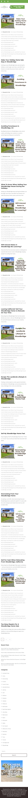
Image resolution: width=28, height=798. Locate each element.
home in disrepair (5, 598)
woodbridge (3, 53)
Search (14, 755)
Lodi (3, 692)
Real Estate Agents (7, 709)
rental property (12, 357)
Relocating (3, 289)
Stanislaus (5, 731)
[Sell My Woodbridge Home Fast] (14, 396)
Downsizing (5, 678)
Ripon (4, 717)
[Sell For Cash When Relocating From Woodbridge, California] (14, 515)
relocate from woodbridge (18, 287)
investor (16, 38)
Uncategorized (6, 742)
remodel (16, 40)
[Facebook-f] (1, 1)
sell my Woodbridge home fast (8, 44)
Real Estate (5, 706)
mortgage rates (4, 225)
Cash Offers (10, 34)
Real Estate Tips (9, 40)
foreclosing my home (6, 100)
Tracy (4, 737)
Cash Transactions (18, 34)
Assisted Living (6, 673)
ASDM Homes (4, 34)
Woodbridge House (21, 53)
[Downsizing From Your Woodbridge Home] (14, 451)
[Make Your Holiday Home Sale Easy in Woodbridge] (14, 21)
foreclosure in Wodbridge (7, 102)
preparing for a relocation (7, 283)
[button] (10, 7)
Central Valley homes (6, 36)
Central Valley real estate (16, 36)
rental (20, 355)
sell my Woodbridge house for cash (9, 52)
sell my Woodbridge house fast (8, 50)
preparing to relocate (18, 283)
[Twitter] (4, 1)
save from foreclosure (18, 106)
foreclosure (14, 100)
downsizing (8, 468)
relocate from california (6, 287)
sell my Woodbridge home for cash (9, 46)
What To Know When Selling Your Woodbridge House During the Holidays (14, 186)
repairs (13, 604)
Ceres (4, 676)
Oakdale (4, 701)
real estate (3, 40)
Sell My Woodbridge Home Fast (13, 433)
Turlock (4, 739)
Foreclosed (15, 98)
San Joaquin (13, 32)
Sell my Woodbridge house (7, 48)
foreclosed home (22, 98)
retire (20, 472)
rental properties (5, 357)
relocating (5, 712)
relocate (23, 285)
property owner (15, 353)
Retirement (5, 714)
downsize (3, 468)
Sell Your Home (20, 52)
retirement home (16, 474)
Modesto (4, 698)
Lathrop (4, 689)
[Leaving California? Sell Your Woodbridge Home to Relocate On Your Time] (14, 264)
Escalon (4, 681)
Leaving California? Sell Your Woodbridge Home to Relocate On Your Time (13, 311)
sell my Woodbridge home (7, 42)
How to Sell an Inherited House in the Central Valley (12, 652)
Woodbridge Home (11, 53)
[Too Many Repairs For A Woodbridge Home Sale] (14, 579)
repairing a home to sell (6, 604)
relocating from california (12, 289)
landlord (21, 349)
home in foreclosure (17, 102)
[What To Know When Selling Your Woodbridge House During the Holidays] (14, 145)
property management (6, 353)
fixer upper (10, 597)
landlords (15, 351)
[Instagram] (8, 1)
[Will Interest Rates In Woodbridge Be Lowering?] (14, 206)
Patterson (5, 703)
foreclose (10, 98)
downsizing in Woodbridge (18, 468)
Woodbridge (20, 32)
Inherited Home (6, 687)
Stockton (4, 734)
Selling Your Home (7, 728)
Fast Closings (4, 38)
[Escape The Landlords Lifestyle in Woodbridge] (14, 332)
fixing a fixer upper (17, 597)
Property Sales (22, 38)
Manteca (4, 695)
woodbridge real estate (6, 55)
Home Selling (11, 38)
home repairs (22, 598)
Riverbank (5, 720)
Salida (4, 723)
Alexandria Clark (6, 32)
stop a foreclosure (5, 120)
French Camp (6, 684)
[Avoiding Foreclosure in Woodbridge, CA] (14, 81)
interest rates (17, 223)
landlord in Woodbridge (6, 351)
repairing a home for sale (18, 602)
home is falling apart (14, 598)
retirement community (6, 474)
